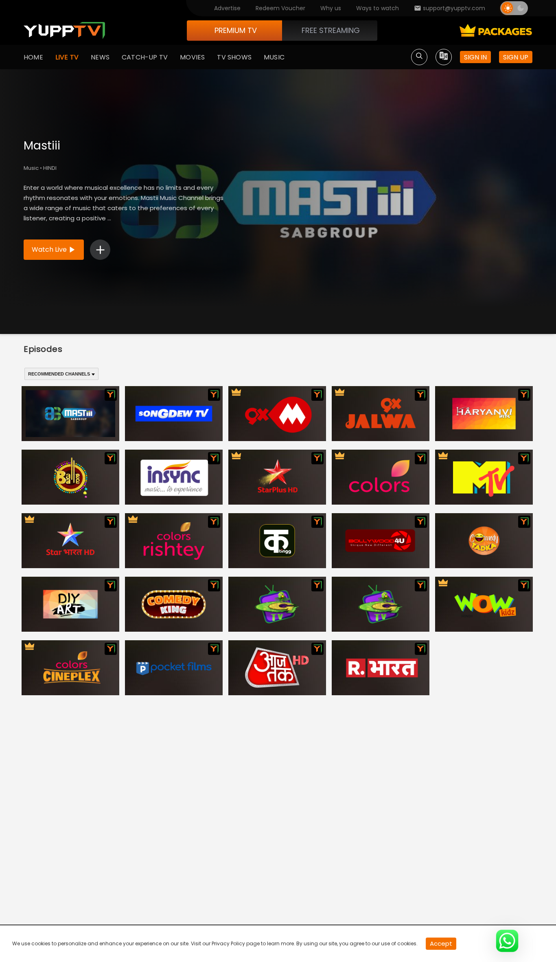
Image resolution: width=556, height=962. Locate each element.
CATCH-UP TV (145, 57)
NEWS (100, 57)
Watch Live (49, 249)
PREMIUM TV (236, 30)
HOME (33, 57)
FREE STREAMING (331, 30)
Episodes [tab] (43, 349)
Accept (441, 943)
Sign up (515, 57)
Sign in (475, 57)
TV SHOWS (234, 57)
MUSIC (274, 57)
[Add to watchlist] (100, 249)
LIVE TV (67, 57)
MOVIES (192, 57)
